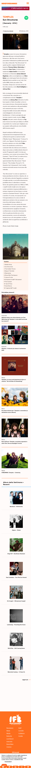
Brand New (10, 744)
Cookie (20, 736)
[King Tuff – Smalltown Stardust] (16, 544)
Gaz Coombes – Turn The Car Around (16, 577)
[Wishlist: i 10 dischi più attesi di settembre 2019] (15, 335)
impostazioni (8, 761)
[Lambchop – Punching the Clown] (16, 615)
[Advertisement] (15, 694)
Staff (19, 728)
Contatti (21, 730)
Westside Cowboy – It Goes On (16, 672)
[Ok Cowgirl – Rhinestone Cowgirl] (16, 592)
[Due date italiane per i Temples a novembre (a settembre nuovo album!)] (15, 397)
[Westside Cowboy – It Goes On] (16, 663)
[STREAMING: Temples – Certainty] (15, 459)
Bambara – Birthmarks (16, 506)
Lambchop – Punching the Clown (16, 624)
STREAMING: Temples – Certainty (11, 472)
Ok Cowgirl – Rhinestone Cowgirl (16, 601)
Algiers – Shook (16, 530)
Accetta (4, 765)
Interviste (9, 741)
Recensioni (10, 728)
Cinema (9, 747)
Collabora (21, 733)
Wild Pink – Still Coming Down (16, 648)
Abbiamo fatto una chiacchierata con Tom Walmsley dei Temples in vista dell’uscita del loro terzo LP (14, 319)
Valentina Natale (8, 31)
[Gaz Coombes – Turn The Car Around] (16, 568)
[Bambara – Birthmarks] (16, 497)
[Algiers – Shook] (16, 521)
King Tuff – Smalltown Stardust (16, 553)
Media (8, 733)
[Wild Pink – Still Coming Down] (16, 639)
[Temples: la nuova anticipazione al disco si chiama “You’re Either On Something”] (15, 366)
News (8, 730)
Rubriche (9, 736)
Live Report (10, 738)
